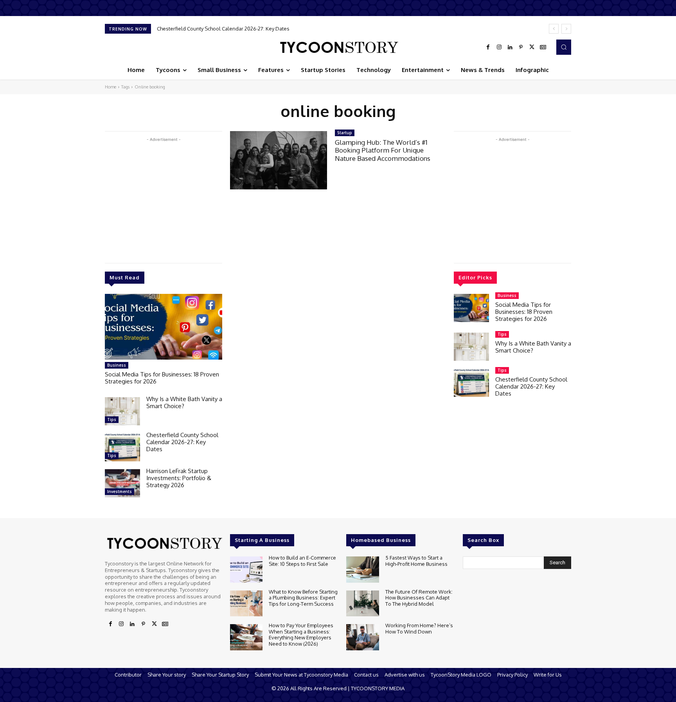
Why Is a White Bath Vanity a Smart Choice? (184, 402)
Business (116, 365)
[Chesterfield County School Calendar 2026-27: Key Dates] (122, 447)
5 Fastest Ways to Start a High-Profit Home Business (416, 560)
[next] (566, 29)
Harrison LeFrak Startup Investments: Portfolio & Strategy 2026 (178, 478)
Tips (111, 419)
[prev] (554, 29)
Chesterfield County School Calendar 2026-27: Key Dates (223, 28)
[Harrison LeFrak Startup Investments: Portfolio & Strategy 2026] (122, 483)
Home (110, 87)
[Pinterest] (521, 47)
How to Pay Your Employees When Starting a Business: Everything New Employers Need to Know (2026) (301, 634)
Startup (344, 132)
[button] (563, 47)
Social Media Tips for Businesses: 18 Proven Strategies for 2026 (162, 378)
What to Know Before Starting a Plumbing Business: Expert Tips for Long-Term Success (303, 598)
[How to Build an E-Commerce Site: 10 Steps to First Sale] (246, 569)
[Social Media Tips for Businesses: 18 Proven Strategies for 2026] (163, 327)
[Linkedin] (510, 47)
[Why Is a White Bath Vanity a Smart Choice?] (122, 411)
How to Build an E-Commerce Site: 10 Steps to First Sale (302, 560)
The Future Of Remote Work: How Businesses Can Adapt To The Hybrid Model (419, 598)
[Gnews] (543, 47)
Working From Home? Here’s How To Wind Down (419, 628)
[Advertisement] (163, 198)
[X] (532, 47)
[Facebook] (488, 47)
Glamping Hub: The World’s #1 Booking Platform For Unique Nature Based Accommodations (382, 150)
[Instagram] (499, 47)
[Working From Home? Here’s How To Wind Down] (362, 637)
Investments (119, 491)
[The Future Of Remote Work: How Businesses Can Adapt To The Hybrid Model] (362, 603)
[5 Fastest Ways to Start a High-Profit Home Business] (362, 569)
